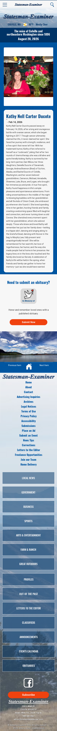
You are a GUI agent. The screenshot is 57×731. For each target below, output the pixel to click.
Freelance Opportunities (28, 455)
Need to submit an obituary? (28, 282)
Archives (28, 401)
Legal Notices (28, 406)
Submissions (28, 426)
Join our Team (28, 459)
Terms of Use (28, 411)
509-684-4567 (28, 716)
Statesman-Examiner (28, 701)
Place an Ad (28, 430)
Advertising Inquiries (28, 397)
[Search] (52, 4)
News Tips (28, 440)
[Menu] (5, 4)
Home (28, 382)
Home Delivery (28, 464)
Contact (28, 392)
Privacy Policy (29, 416)
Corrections (28, 445)
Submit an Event (28, 435)
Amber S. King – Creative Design (31, 728)
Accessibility (28, 421)
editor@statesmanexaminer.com (28, 719)
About (28, 387)
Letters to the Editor (28, 450)
